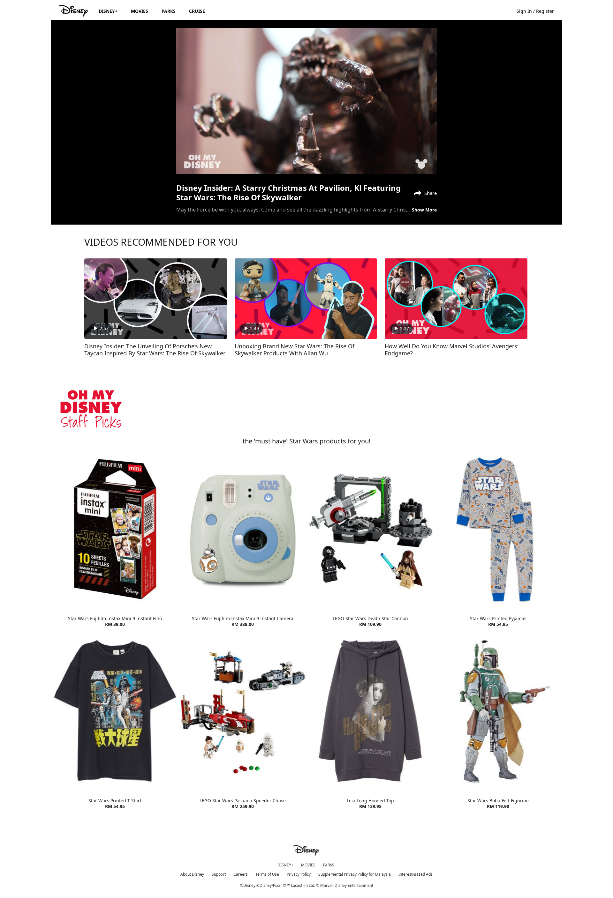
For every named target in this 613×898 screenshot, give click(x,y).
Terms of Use (267, 874)
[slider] (306, 156)
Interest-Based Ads (415, 874)
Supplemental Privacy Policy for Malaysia (354, 874)
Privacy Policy (299, 874)
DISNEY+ (285, 865)
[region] (306, 101)
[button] (538, 11)
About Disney (192, 874)
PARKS (328, 865)
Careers (240, 874)
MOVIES (308, 865)
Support (219, 874)
